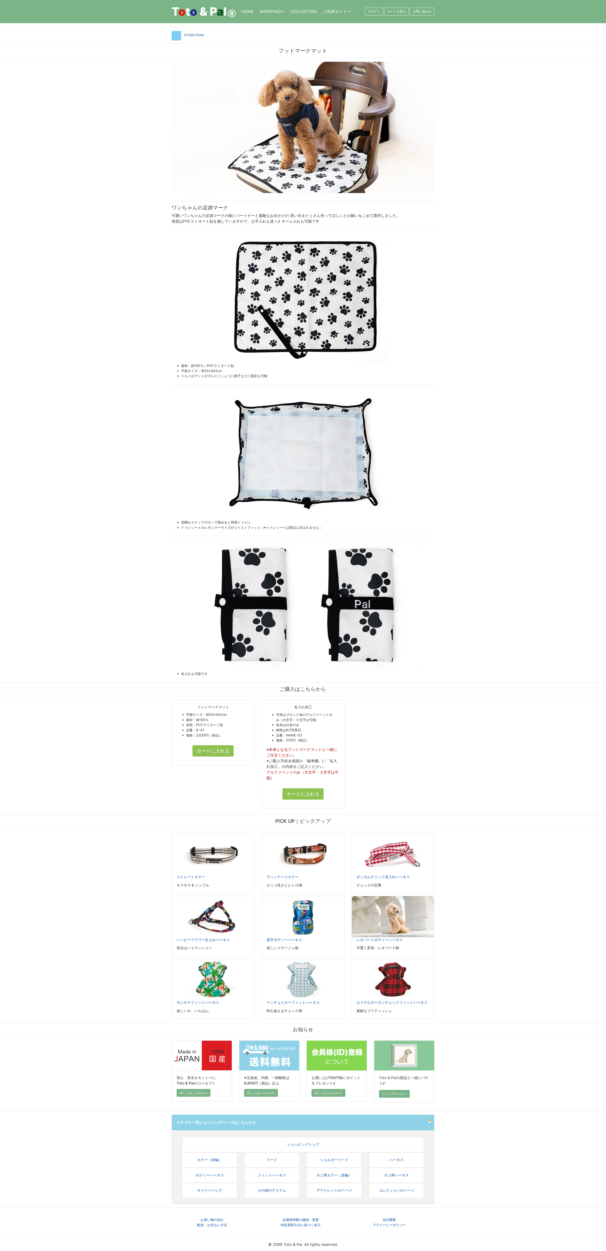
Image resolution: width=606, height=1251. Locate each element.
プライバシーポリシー (389, 1225)
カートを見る (396, 11)
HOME (247, 11)
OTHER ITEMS (194, 35)
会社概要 (389, 1220)
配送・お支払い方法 (212, 1225)
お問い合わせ (422, 11)
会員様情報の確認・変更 (300, 1220)
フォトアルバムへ (394, 1094)
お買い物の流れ (212, 1220)
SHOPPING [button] (270, 11)
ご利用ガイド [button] (335, 11)
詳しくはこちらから (193, 1093)
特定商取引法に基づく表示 (301, 1225)
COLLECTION (303, 11)
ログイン (374, 11)
